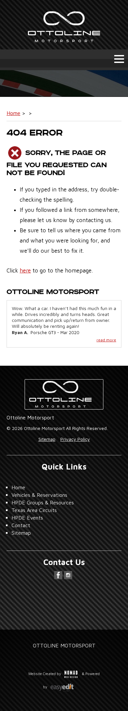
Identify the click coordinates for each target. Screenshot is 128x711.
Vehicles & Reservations (39, 495)
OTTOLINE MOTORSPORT (64, 645)
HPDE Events (27, 518)
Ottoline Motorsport (64, 25)
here (25, 270)
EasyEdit (66, 689)
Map (64, 611)
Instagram (68, 575)
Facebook (58, 575)
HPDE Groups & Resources (42, 502)
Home (13, 113)
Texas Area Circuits (34, 510)
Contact (20, 525)
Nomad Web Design (71, 673)
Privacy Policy (75, 439)
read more (106, 339)
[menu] (119, 59)
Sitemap (46, 439)
